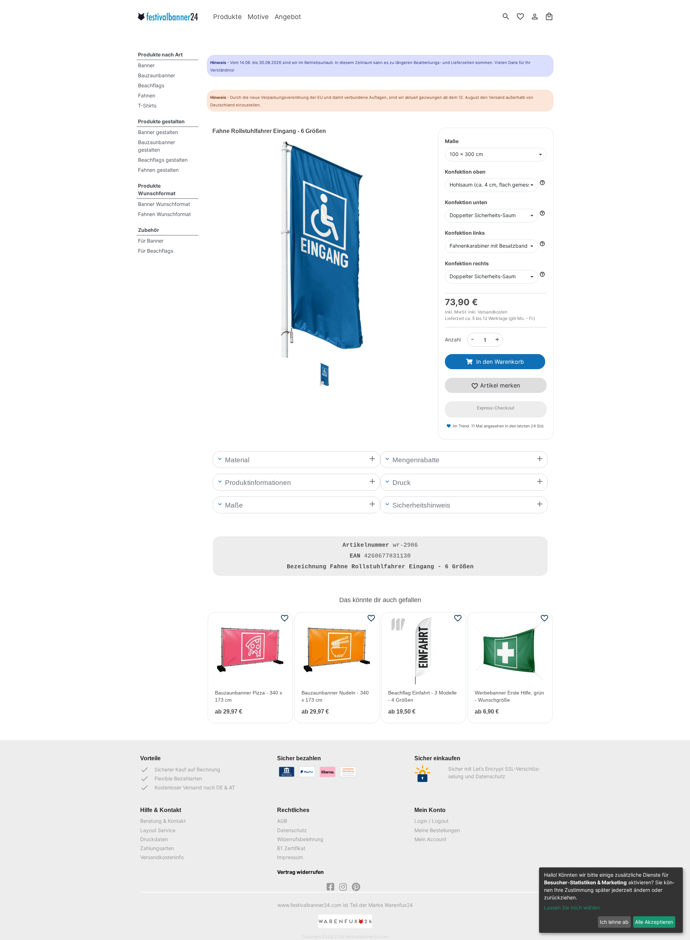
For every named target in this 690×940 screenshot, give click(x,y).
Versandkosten (492, 312)
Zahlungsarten (157, 848)
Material (236, 460)
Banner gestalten (158, 132)
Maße (452, 141)
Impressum (290, 857)
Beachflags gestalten (163, 160)
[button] (228, 259)
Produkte (227, 16)
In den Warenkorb (500, 361)
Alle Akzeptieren (654, 922)
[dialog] (611, 900)
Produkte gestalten (161, 121)
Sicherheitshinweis (420, 505)
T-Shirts (147, 105)
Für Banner (151, 241)
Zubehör (148, 230)
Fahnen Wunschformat (164, 214)
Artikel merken (499, 385)
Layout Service (157, 830)
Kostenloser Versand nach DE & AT (187, 787)
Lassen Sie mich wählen (572, 907)
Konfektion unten (466, 202)
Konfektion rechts (467, 263)
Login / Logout (431, 821)
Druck (401, 482)
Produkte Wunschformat (156, 189)
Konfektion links (465, 233)
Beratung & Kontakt (163, 821)
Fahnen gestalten (158, 170)
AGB (282, 821)
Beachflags (151, 85)
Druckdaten (154, 839)
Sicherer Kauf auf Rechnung (180, 769)
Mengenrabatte (415, 460)
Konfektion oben (465, 172)
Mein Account (430, 839)
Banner (146, 65)
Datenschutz (292, 830)
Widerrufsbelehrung (300, 839)
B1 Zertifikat (291, 848)
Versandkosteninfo (162, 857)
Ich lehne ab (614, 922)
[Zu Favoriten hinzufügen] (284, 618)
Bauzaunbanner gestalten (156, 146)
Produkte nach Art (160, 54)
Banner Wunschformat (164, 204)
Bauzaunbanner (156, 75)
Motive (258, 16)
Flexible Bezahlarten (171, 778)
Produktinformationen (257, 482)
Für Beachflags (155, 251)
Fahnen (146, 95)
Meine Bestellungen (437, 830)
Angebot (288, 16)
